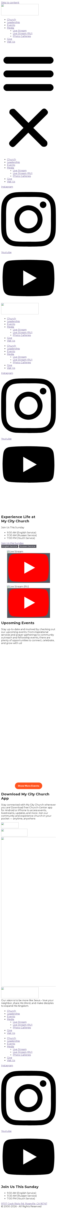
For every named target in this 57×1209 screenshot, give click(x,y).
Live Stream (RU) (22, 33)
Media (10, 28)
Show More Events (28, 785)
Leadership (13, 22)
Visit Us (11, 41)
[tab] (9, 546)
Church (11, 19)
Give (9, 39)
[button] (28, 101)
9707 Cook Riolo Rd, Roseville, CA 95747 (24, 1203)
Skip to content (10, 2)
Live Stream (20, 30)
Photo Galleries (22, 36)
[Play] (28, 568)
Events (11, 25)
